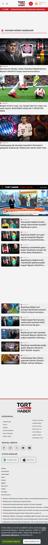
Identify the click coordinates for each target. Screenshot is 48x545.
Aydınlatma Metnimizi (10, 535)
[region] (24, 534)
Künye (5, 424)
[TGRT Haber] (21, 3)
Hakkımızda (7, 422)
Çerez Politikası (8, 433)
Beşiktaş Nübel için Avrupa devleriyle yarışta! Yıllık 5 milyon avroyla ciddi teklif (33, 311)
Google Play (12, 460)
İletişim (5, 427)
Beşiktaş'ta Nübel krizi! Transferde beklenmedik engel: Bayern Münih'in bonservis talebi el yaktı (33, 264)
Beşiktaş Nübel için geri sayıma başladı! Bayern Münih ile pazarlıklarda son (32, 238)
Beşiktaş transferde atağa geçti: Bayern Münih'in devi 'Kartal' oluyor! (33, 348)
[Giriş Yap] (31, 4)
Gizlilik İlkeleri (36, 423)
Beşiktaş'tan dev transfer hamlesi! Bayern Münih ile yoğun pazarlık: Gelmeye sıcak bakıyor (33, 336)
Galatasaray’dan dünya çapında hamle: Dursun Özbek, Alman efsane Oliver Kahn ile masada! (32, 362)
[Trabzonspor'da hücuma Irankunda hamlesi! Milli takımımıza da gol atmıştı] (10, 321)
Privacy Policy (37, 426)
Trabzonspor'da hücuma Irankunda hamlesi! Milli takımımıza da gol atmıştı (33, 324)
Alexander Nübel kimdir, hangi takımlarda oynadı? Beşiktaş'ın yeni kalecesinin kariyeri (33, 226)
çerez (44, 528)
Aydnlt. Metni (36, 435)
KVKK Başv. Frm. (37, 438)
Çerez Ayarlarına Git (31, 541)
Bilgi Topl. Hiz (36, 429)
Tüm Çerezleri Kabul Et (11, 541)
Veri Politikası (36, 432)
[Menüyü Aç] (7, 4)
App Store (30, 460)
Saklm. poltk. (7, 436)
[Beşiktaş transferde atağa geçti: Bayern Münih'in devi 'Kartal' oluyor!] (10, 346)
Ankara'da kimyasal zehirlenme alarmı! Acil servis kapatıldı (28, 9)
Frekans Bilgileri (8, 430)
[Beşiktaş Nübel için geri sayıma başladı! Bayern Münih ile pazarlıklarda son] (10, 236)
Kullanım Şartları (37, 420)
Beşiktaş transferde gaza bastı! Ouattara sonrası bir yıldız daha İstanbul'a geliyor (33, 251)
